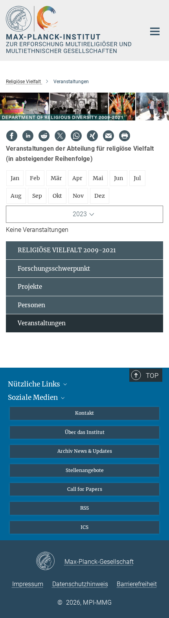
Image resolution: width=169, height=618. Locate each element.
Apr (77, 178)
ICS (84, 527)
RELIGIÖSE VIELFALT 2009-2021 (67, 250)
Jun (118, 178)
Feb (35, 178)
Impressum (27, 584)
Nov (78, 195)
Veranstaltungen (42, 323)
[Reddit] (44, 136)
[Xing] (92, 136)
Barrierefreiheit (137, 584)
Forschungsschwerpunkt (54, 268)
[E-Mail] (108, 136)
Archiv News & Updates (84, 451)
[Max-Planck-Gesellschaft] (50, 561)
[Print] (124, 136)
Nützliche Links (35, 384)
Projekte (30, 286)
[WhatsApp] (76, 136)
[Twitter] (60, 136)
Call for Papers (84, 489)
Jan (15, 178)
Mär (56, 178)
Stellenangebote (85, 470)
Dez (99, 195)
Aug (16, 195)
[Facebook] (12, 136)
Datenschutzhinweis (80, 584)
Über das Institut (85, 432)
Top (152, 375)
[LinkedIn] (28, 136)
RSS (84, 508)
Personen (31, 305)
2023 (80, 214)
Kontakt (84, 413)
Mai (98, 178)
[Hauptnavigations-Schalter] (155, 31)
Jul (137, 178)
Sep (37, 195)
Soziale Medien (33, 397)
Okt (57, 195)
